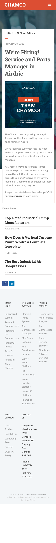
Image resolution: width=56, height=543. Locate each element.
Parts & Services (9, 353)
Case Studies (9, 427)
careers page (15, 195)
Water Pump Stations (26, 362)
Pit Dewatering (28, 372)
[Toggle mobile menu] (49, 4)
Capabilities (11, 433)
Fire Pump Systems (27, 340)
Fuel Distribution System (28, 350)
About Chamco (9, 366)
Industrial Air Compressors (11, 334)
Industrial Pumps (10, 344)
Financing (10, 359)
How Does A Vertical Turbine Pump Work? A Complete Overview (28, 242)
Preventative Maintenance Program (45, 317)
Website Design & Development (34, 497)
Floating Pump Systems (26, 317)
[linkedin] (11, 283)
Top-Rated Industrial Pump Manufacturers (27, 220)
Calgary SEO (12, 497)
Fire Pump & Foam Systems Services (44, 356)
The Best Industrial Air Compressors (23, 263)
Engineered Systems (11, 315)
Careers (9, 446)
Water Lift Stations (27, 393)
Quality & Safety (10, 453)
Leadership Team (10, 440)
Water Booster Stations (26, 383)
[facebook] (5, 283)
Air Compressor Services (45, 329)
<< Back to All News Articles (20, 32)
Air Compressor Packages (28, 329)
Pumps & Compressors (11, 324)
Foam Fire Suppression (28, 401)
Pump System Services (43, 342)
